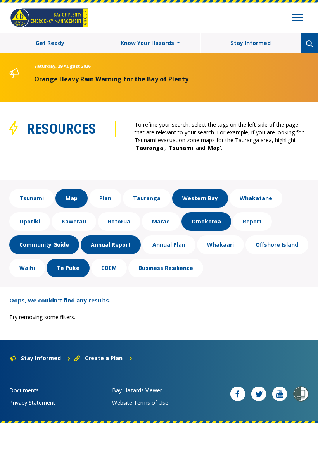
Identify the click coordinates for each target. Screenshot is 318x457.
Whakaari (220, 244)
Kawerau (74, 221)
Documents (24, 390)
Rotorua (119, 221)
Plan (105, 198)
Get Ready (50, 42)
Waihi (27, 267)
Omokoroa (206, 221)
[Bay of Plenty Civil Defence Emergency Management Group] (49, 18)
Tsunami (31, 198)
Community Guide (44, 244)
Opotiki (29, 221)
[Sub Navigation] (297, 19)
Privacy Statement (32, 402)
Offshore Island (277, 244)
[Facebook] (237, 394)
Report (252, 221)
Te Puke (68, 267)
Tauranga (147, 198)
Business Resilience (165, 267)
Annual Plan (168, 244)
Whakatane (256, 198)
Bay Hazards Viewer (137, 390)
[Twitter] (258, 394)
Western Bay (200, 198)
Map (72, 198)
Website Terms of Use (140, 402)
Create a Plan (103, 358)
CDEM (109, 267)
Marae (161, 221)
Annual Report (111, 244)
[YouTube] (279, 394)
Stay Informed (251, 42)
